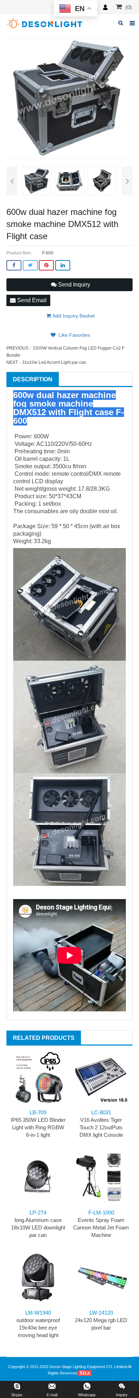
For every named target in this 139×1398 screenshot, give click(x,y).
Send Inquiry (73, 285)
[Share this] (13, 265)
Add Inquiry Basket (73, 316)
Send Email (31, 300)
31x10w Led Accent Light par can (54, 362)
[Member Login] (105, 7)
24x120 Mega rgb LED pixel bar (101, 1320)
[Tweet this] (30, 265)
